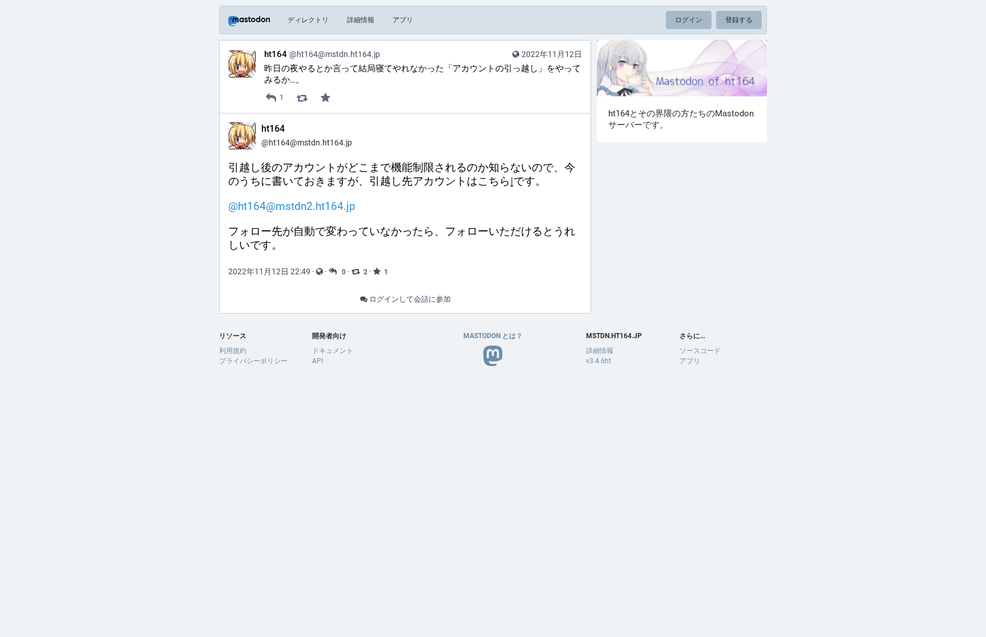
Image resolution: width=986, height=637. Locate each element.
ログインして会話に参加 (409, 299)
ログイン (688, 20)
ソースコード (700, 351)
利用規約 (232, 351)
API (317, 361)
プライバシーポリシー (253, 361)
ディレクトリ (308, 20)
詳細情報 (360, 20)
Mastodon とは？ (493, 336)
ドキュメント (332, 351)
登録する (739, 20)
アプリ (403, 20)
